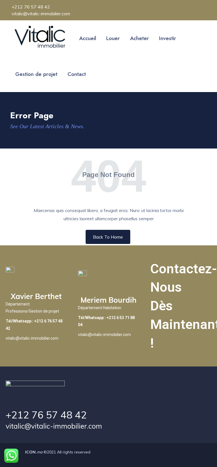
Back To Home (108, 237)
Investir (167, 38)
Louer (113, 38)
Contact (77, 74)
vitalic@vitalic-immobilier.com (54, 426)
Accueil (87, 38)
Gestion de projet (36, 74)
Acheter (139, 38)
